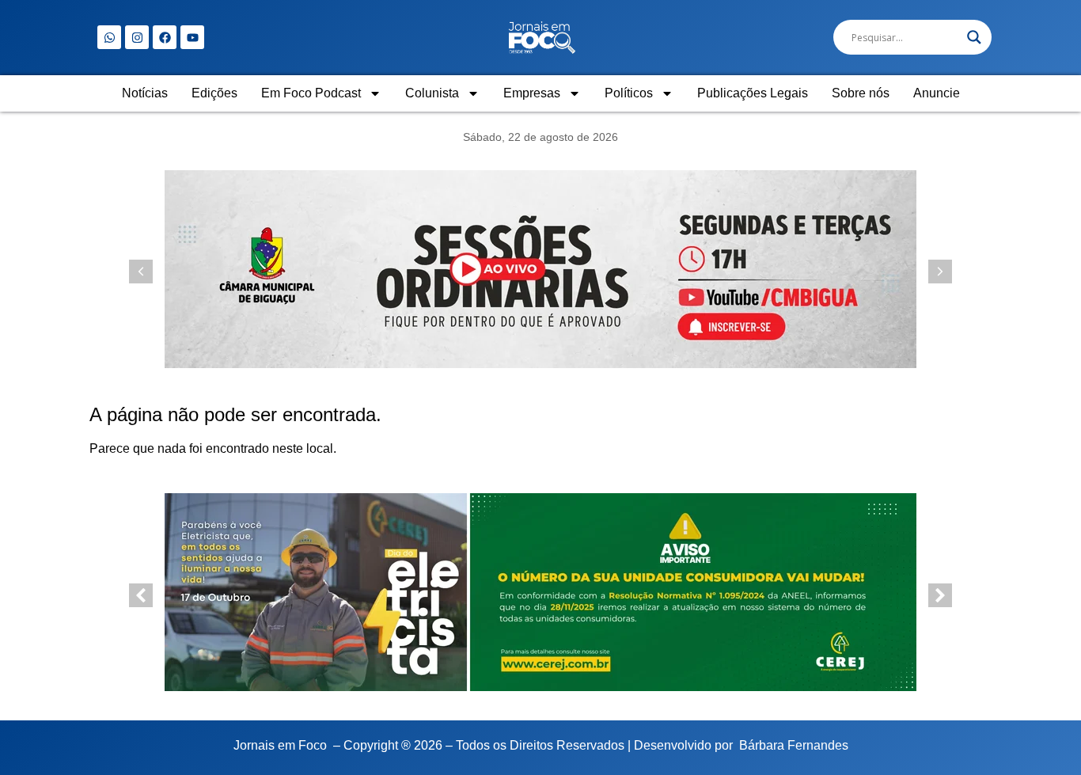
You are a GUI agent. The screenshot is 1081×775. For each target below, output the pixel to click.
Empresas (531, 93)
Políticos (629, 93)
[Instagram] (137, 37)
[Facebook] (164, 37)
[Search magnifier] (974, 37)
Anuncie (936, 93)
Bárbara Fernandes (793, 745)
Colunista (432, 93)
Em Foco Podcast (311, 93)
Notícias (145, 93)
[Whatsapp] (109, 37)
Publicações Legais (752, 93)
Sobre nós (860, 93)
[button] (940, 271)
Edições (214, 93)
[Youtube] (192, 37)
